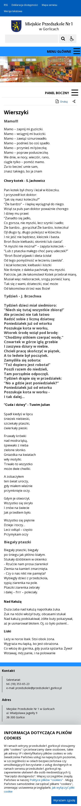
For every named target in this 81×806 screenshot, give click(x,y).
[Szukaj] (63, 38)
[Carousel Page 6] (57, 75)
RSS (6, 5)
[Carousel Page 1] (38, 75)
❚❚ (8, 74)
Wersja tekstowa (13, 11)
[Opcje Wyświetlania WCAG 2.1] (72, 38)
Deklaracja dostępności (25, 5)
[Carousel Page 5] (53, 75)
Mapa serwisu (49, 5)
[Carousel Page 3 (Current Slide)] (46, 75)
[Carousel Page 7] (61, 75)
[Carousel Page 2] (42, 75)
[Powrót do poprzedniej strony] (74, 101)
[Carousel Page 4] (49, 75)
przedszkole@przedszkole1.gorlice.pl (39, 688)
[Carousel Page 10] (72, 75)
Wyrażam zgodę (64, 800)
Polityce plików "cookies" (46, 780)
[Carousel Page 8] (64, 75)
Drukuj (64, 101)
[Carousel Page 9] (68, 75)
